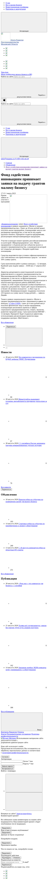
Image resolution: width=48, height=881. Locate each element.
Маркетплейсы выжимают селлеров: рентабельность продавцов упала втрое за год (26, 401)
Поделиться (11, 326)
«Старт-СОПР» (15, 303)
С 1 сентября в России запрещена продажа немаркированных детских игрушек (25, 444)
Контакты (5, 732)
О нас (8, 128)
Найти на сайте (7, 77)
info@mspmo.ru (8, 159)
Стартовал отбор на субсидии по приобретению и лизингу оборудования (25, 525)
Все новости (6, 487)
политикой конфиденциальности (15, 753)
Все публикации (7, 711)
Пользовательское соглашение (19, 734)
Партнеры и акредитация (16, 134)
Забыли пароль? (8, 766)
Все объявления (7, 322)
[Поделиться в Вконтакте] (24, 337)
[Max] (6, 51)
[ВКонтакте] (6, 53)
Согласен (5, 757)
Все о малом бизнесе (14, 130)
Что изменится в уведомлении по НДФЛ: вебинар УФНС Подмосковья (25, 358)
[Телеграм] (6, 48)
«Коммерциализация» (9, 224)
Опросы (20, 732)
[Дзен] (6, 55)
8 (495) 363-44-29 (22, 159)
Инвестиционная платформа (17, 132)
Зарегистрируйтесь (24, 814)
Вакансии (13, 732)
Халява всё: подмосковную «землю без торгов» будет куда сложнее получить (26, 627)
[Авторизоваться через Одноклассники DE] (24, 783)
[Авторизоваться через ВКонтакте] (24, 801)
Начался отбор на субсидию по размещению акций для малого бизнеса (24, 500)
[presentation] (3, 100)
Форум (3, 734)
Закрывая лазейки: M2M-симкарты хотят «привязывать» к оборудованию (26, 669)
